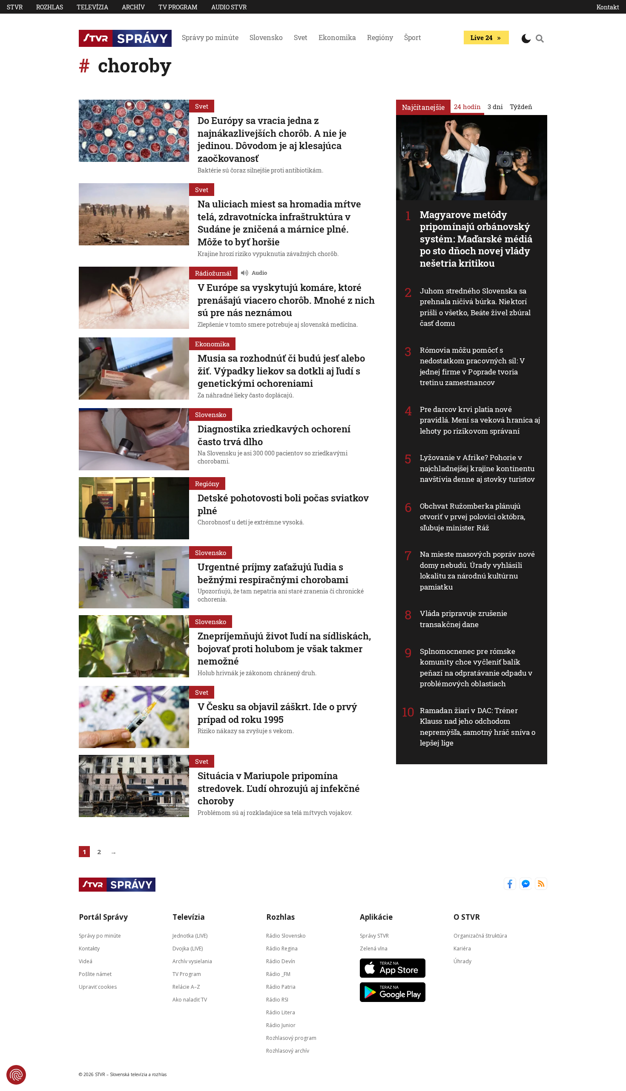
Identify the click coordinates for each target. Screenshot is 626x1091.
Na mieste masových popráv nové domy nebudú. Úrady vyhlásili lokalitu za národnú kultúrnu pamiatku (477, 570)
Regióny (380, 37)
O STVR (467, 917)
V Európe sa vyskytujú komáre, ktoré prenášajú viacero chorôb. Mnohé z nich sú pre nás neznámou (286, 300)
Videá (85, 960)
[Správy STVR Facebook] (510, 885)
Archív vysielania (192, 960)
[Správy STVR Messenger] (526, 885)
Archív (133, 7)
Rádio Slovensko (286, 935)
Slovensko (266, 37)
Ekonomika (337, 37)
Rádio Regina (282, 948)
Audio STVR (229, 7)
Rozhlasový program (291, 1037)
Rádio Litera (280, 1012)
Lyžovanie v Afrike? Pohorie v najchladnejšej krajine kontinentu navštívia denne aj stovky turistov (477, 468)
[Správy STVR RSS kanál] (541, 885)
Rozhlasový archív (287, 1050)
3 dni (495, 106)
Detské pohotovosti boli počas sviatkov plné (283, 504)
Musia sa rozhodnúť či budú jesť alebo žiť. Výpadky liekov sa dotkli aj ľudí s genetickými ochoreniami (281, 370)
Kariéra (462, 948)
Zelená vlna (374, 948)
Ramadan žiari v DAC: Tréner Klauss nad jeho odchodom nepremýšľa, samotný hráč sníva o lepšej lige (477, 726)
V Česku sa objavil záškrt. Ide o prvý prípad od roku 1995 (277, 712)
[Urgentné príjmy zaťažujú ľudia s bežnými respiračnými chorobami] (134, 577)
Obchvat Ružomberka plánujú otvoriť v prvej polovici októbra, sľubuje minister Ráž (472, 517)
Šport (412, 37)
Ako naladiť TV (189, 999)
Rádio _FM (278, 973)
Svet (300, 37)
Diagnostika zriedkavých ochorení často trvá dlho (274, 435)
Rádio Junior (281, 1024)
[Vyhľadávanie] (540, 38)
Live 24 (481, 37)
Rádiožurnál (213, 273)
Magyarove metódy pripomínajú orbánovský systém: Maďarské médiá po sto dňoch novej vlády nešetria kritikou (476, 238)
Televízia (92, 7)
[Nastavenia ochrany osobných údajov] (16, 1075)
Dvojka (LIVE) (187, 948)
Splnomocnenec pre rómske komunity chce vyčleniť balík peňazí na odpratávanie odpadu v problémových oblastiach (476, 667)
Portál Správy (103, 917)
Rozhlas (49, 7)
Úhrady (462, 960)
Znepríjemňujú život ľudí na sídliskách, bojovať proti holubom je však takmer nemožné (284, 648)
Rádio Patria (281, 986)
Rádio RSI (277, 999)
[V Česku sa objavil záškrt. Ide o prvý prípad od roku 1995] (134, 717)
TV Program (178, 7)
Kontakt (608, 7)
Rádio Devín (280, 960)
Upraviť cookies (98, 986)
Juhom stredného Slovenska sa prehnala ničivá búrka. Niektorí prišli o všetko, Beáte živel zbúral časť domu (475, 307)
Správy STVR (374, 935)
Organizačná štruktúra (480, 935)
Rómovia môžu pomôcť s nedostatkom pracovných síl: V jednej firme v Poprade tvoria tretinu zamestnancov (472, 366)
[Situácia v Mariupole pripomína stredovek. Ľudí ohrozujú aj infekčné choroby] (134, 787)
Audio (259, 272)
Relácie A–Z (186, 986)
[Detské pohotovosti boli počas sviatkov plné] (134, 508)
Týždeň (521, 106)
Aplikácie (376, 917)
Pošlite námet (95, 973)
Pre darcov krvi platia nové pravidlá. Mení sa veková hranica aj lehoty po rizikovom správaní (480, 420)
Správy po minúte (210, 37)
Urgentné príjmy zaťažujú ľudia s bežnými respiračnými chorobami (273, 573)
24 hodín (467, 106)
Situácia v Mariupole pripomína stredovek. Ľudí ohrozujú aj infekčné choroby (279, 788)
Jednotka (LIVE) (189, 935)
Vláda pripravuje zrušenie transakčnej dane (464, 618)
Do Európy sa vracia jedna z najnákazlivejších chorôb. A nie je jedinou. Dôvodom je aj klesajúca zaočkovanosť (272, 139)
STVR (15, 7)
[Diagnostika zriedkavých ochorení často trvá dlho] (134, 439)
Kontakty (89, 948)
